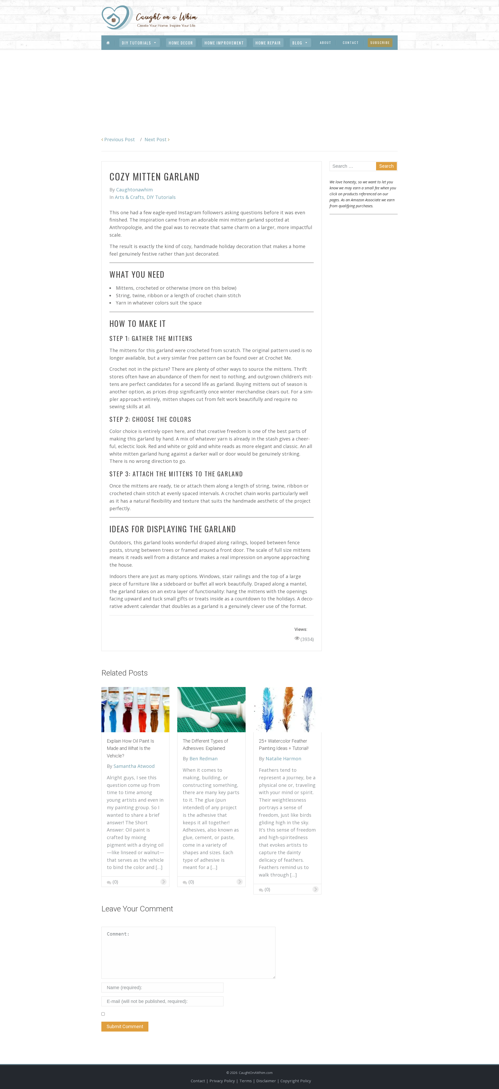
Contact (351, 42)
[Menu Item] (108, 42)
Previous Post (119, 139)
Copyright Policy (295, 1080)
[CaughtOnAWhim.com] (149, 17)
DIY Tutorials (136, 43)
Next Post (156, 139)
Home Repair (268, 43)
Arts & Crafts (129, 197)
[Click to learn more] (135, 709)
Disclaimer (266, 1080)
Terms (245, 1080)
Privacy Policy (222, 1080)
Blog (297, 43)
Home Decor (181, 43)
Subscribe (380, 42)
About (325, 42)
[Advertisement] (249, 89)
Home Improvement (224, 43)
